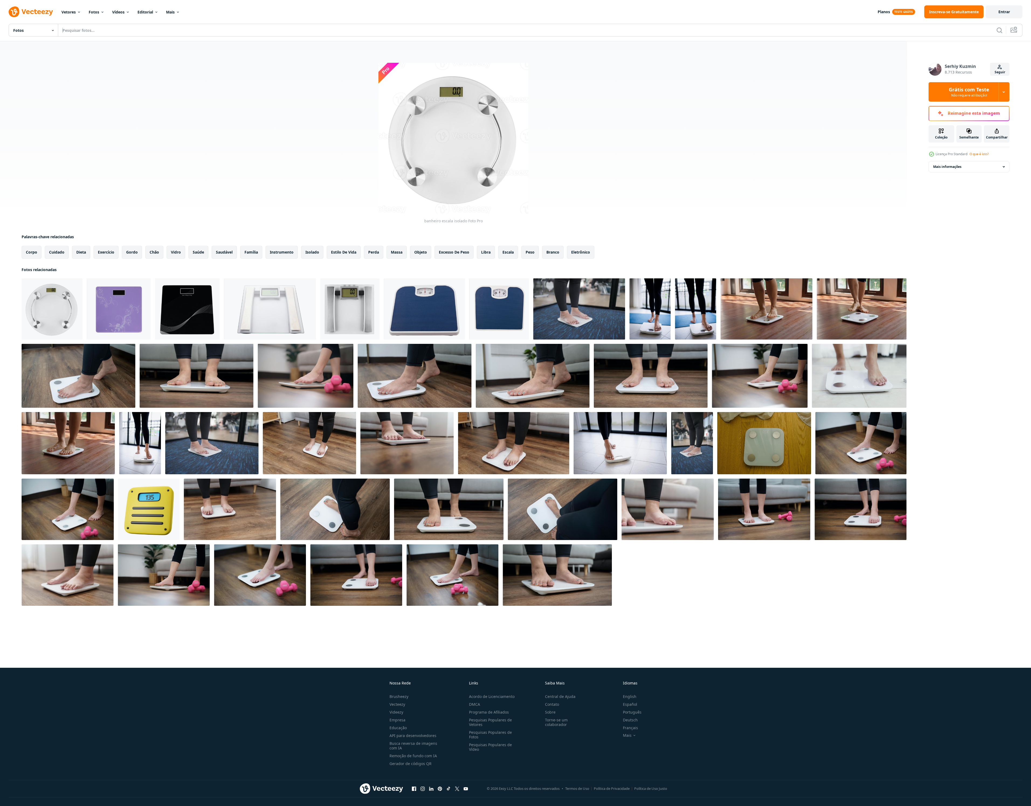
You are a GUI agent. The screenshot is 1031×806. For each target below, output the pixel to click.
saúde (198, 252)
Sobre (550, 712)
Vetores (68, 12)
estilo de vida (343, 252)
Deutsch (630, 719)
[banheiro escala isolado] (52, 309)
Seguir (1000, 72)
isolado (312, 252)
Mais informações (947, 166)
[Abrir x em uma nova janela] (457, 788)
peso (530, 252)
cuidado (56, 252)
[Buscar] (999, 30)
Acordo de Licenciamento (492, 696)
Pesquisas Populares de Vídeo (490, 747)
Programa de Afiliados (489, 712)
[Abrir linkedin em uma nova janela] (431, 788)
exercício (106, 252)
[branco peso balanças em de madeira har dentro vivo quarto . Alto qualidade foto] (764, 443)
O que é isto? (979, 154)
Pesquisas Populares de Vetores (490, 722)
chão (154, 252)
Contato (552, 704)
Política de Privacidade (612, 788)
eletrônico (580, 252)
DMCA (474, 704)
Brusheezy (398, 696)
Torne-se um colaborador (556, 722)
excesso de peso (454, 252)
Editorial (145, 12)
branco (552, 252)
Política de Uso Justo (650, 788)
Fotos (94, 12)
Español (630, 704)
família (251, 252)
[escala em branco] (270, 309)
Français (630, 727)
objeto (420, 252)
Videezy (396, 712)
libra (486, 252)
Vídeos (118, 12)
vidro (176, 252)
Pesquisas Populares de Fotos (490, 734)
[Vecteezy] (31, 11)
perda (373, 252)
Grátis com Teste (969, 92)
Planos (884, 11)
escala (508, 252)
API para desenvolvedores (412, 735)
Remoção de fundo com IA (413, 755)
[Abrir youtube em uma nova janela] (466, 788)
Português (632, 712)
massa (396, 252)
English (629, 696)
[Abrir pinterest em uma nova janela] (440, 788)
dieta (81, 252)
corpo (31, 252)
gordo (132, 252)
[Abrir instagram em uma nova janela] (422, 788)
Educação (398, 727)
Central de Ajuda (560, 696)
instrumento (282, 252)
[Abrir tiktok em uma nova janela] (448, 788)
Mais (170, 12)
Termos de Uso (577, 788)
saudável (224, 252)
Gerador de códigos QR (410, 763)
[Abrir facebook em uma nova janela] (414, 788)
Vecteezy (397, 704)
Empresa (397, 719)
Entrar (1004, 11)
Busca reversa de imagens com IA (413, 745)
